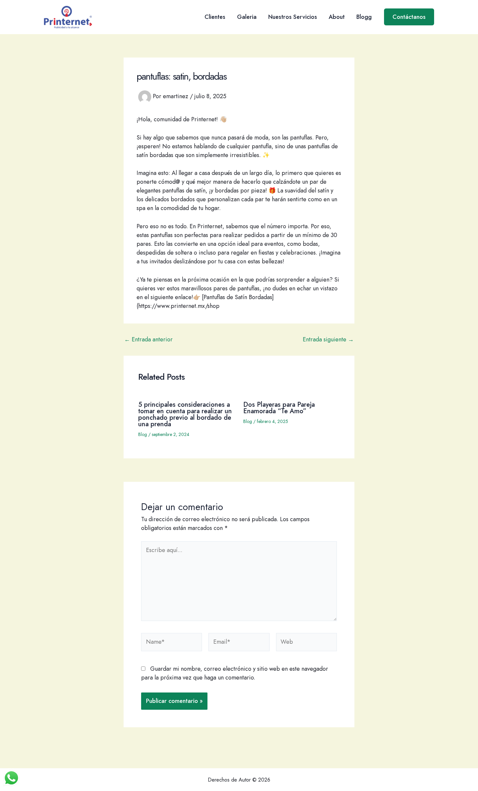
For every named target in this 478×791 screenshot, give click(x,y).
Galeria (247, 17)
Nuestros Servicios (292, 17)
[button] (409, 16)
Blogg (364, 17)
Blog (142, 434)
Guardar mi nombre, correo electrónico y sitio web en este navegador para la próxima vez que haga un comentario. (234, 673)
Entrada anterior (148, 339)
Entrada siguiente (328, 339)
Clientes (215, 17)
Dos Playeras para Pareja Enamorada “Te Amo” (279, 408)
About (337, 17)
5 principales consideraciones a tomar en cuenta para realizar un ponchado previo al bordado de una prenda (185, 414)
